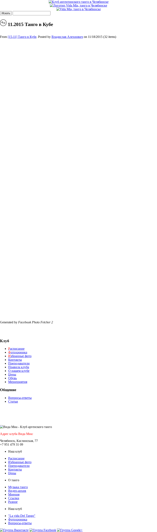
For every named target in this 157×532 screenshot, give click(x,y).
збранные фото (19, 356)
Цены (12, 374)
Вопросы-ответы (20, 398)
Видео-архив (17, 490)
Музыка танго (18, 487)
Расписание (16, 458)
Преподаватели (19, 363)
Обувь (12, 378)
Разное (13, 502)
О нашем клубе (18, 370)
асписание (16, 348)
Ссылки (13, 498)
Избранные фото (19, 462)
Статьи (13, 401)
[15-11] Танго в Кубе (22, 36)
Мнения (13, 494)
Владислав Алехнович (67, 36)
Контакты (15, 359)
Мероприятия (17, 382)
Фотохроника (17, 519)
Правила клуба (18, 367)
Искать (6, 13)
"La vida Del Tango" (21, 515)
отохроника (17, 352)
